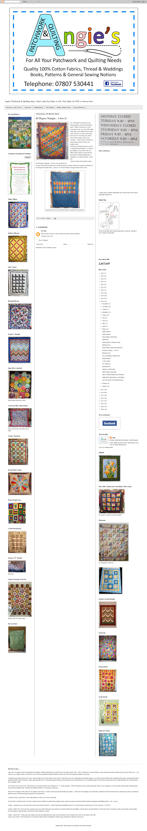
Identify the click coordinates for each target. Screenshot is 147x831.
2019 (102, 293)
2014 (102, 392)
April (104, 326)
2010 (102, 404)
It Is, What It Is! (106, 364)
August (104, 315)
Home (65, 244)
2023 (102, 281)
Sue (42, 231)
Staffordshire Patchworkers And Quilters (113, 377)
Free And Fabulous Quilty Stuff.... (111, 356)
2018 (102, 295)
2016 (102, 301)
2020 (102, 290)
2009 (102, 406)
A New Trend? (106, 361)
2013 (102, 395)
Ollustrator (76, 825)
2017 (102, 298)
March (104, 329)
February (105, 383)
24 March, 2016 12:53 (47, 236)
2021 (102, 287)
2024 (102, 279)
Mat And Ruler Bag (79, 107)
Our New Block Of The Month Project (112, 380)
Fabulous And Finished (108, 369)
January (104, 386)
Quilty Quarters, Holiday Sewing (111, 342)
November (105, 306)
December (105, 304)
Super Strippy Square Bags (109, 337)
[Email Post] (54, 218)
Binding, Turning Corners (64, 107)
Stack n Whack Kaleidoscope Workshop (113, 374)
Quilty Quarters (106, 331)
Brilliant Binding (38, 107)
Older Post (90, 244)
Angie (113, 438)
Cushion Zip (27, 107)
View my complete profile (106, 447)
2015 (102, 389)
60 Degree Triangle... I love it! (110, 350)
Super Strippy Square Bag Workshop (112, 347)
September (105, 312)
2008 (102, 409)
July (103, 318)
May (103, 323)
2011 (102, 401)
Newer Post (39, 244)
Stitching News (106, 345)
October (104, 309)
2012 (102, 398)
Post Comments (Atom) (49, 247)
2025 (102, 276)
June (103, 320)
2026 (102, 273)
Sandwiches (105, 339)
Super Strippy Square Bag (109, 372)
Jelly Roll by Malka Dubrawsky (80, 155)
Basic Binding (50, 107)
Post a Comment (43, 240)
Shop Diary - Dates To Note (13, 107)
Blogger (89, 825)
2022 (102, 284)
